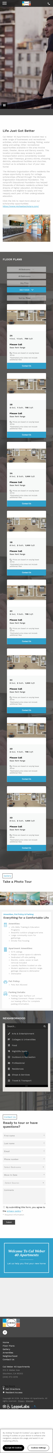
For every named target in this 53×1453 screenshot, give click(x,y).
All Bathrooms (24, 276)
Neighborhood (10, 1356)
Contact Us (26, 366)
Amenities (8, 1352)
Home (6, 1342)
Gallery (6, 1349)
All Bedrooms (24, 269)
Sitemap (29, 1401)
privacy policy (14, 1211)
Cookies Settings (38, 1448)
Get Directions (13, 1389)
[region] (26, 1441)
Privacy (21, 1401)
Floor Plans (9, 1345)
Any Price (24, 283)
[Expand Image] (6, 898)
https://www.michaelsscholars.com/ (21, 206)
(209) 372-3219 (48, 3)
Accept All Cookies (13, 1448)
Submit (9, 1222)
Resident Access (14, 1392)
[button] (26, 317)
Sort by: (24, 298)
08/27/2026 (24, 290)
